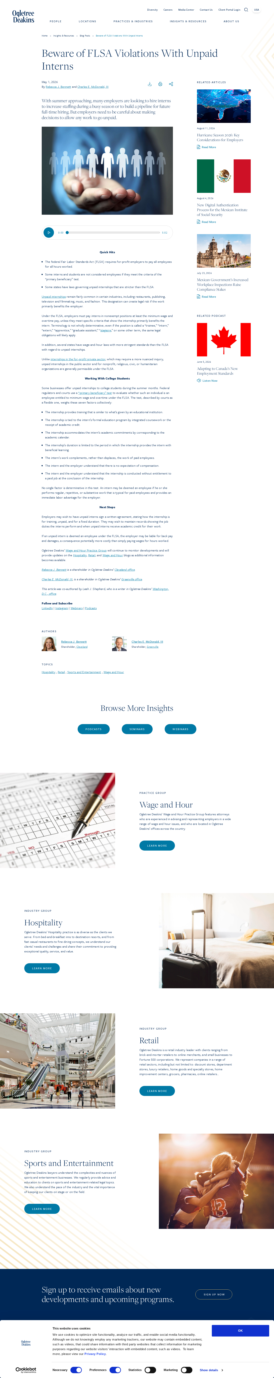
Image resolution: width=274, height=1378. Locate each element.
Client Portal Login (229, 10)
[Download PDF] (150, 84)
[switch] (115, 1370)
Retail (91, 555)
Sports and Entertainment (84, 672)
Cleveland (81, 647)
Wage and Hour (112, 555)
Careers (168, 10)
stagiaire (105, 330)
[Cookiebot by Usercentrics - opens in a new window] (26, 1370)
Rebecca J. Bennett (58, 86)
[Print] (160, 84)
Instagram (61, 608)
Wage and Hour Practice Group (86, 550)
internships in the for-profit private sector (78, 359)
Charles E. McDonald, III (93, 86)
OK (240, 1330)
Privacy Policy (95, 1354)
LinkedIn (47, 608)
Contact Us (206, 10)
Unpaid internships (54, 296)
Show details (209, 1370)
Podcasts (90, 608)
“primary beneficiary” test (95, 393)
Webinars (77, 608)
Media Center (186, 10)
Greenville (152, 647)
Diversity (152, 10)
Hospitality (80, 555)
